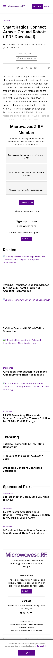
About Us (6, 639)
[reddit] (31, 67)
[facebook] (17, 67)
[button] (5, 6)
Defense (6, 20)
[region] (26, 648)
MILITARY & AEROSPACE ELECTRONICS (26, 630)
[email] (35, 67)
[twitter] (26, 67)
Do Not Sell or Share (28, 639)
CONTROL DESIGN (26, 627)
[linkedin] (22, 67)
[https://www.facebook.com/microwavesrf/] (21, 612)
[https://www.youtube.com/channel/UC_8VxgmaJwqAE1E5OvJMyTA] (31, 612)
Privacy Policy (42, 639)
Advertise (15, 639)
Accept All (26, 653)
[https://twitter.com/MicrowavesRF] (27, 612)
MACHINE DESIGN (36, 624)
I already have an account (26, 211)
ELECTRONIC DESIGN (18, 624)
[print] (49, 67)
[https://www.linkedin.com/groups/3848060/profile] (24, 612)
